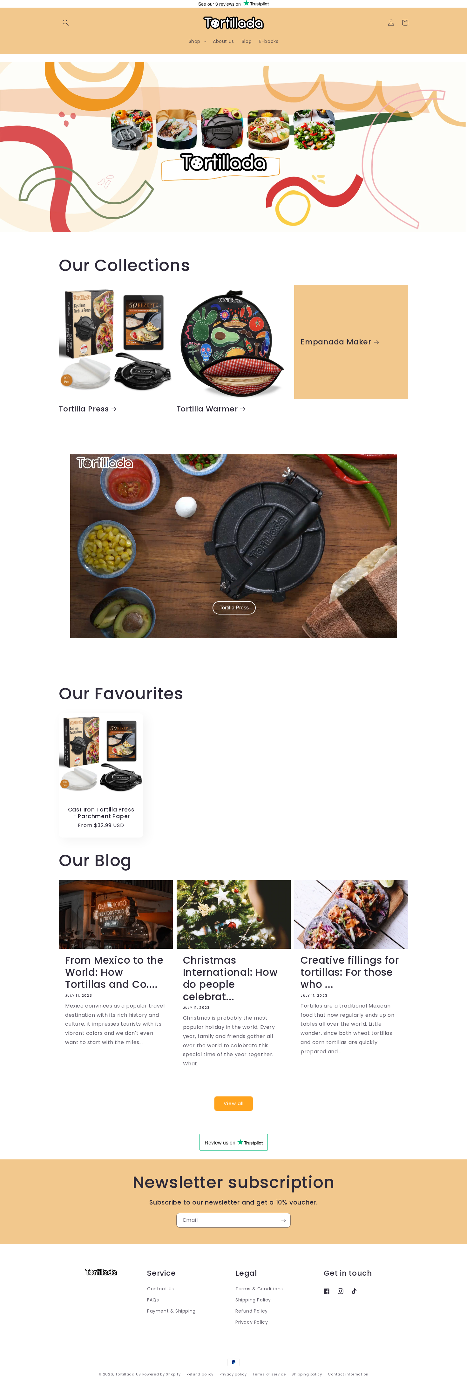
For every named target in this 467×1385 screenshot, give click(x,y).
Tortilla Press (84, 408)
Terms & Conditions (259, 1289)
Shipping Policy (253, 1300)
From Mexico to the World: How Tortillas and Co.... (114, 972)
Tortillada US (128, 1374)
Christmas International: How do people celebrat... (230, 978)
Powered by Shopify (161, 1374)
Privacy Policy (251, 1322)
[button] (66, 23)
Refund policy (199, 1373)
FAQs (153, 1300)
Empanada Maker (336, 342)
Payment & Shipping (171, 1311)
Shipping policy (307, 1373)
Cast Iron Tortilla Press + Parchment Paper (101, 813)
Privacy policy (233, 1373)
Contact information (348, 1373)
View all (234, 1103)
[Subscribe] (283, 1220)
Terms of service (269, 1373)
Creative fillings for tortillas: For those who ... (350, 972)
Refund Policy (251, 1311)
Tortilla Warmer (207, 408)
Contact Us (160, 1289)
